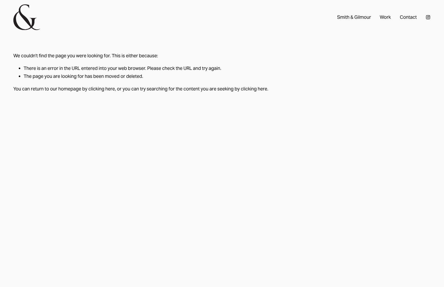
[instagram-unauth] (428, 17)
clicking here (101, 89)
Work (385, 17)
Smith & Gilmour (354, 17)
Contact (408, 17)
